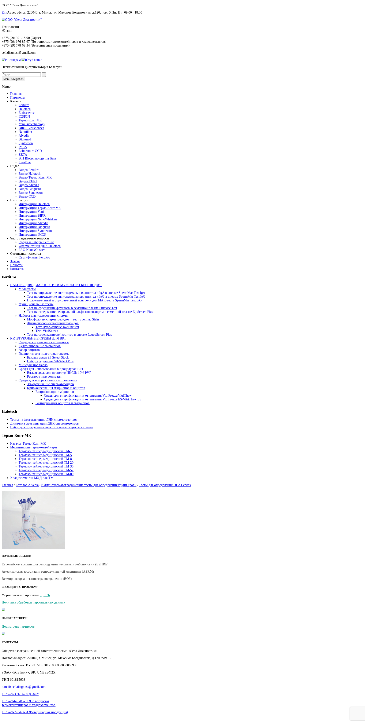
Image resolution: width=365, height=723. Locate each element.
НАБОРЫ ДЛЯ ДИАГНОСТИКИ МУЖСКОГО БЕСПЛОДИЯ (56, 285)
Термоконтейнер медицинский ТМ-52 (46, 470)
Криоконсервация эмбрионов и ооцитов (56, 388)
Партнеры (17, 97)
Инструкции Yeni (31, 211)
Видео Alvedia (29, 185)
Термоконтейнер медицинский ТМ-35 (46, 466)
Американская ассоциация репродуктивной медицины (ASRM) (48, 571)
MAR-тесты (27, 289)
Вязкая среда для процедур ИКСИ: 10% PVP (59, 372)
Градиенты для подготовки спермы (44, 353)
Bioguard (25, 139)
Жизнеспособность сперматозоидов (53, 323)
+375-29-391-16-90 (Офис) (20, 694)
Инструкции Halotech (34, 204)
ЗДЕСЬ (45, 595)
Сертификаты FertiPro (34, 257)
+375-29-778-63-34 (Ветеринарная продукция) (35, 712)
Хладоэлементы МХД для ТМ (31, 478)
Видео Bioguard (30, 189)
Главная (16, 93)
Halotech (25, 109)
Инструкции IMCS (32, 234)
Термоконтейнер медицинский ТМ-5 (45, 455)
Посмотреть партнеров (18, 626)
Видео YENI (28, 181)
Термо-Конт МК (30, 120)
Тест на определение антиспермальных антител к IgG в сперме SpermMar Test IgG (86, 296)
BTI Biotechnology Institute (37, 158)
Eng (4, 12)
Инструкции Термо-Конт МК (40, 208)
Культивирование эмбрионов (40, 346)
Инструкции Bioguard (34, 227)
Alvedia (24, 135)
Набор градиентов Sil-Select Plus (50, 361)
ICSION (24, 116)
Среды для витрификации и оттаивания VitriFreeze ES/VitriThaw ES (93, 399)
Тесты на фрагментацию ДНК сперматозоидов (44, 419)
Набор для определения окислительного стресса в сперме (51, 427)
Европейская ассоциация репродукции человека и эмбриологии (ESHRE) (55, 564)
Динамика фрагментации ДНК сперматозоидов (44, 423)
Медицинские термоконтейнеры (33, 447)
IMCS (23, 147)
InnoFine (25, 162)
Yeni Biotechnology (32, 124)
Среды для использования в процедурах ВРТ (51, 369)
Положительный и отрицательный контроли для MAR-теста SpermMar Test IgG (84, 300)
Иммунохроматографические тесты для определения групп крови (88, 485)
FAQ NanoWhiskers (32, 250)
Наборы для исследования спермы (43, 315)
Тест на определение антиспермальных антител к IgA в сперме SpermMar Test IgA (86, 292)
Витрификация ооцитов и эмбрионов (62, 403)
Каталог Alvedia (27, 485)
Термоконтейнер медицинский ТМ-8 (45, 458)
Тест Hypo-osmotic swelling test (57, 327)
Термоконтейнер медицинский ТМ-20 (46, 462)
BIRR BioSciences (31, 128)
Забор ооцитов (29, 350)
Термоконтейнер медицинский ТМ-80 (46, 474)
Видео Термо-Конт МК (35, 177)
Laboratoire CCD (30, 151)
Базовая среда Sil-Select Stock (48, 357)
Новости (16, 265)
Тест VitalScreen (46, 331)
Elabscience (26, 112)
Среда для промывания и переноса (44, 342)
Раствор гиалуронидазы (44, 376)
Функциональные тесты (36, 304)
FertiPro (24, 105)
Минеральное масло (33, 365)
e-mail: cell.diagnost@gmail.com (23, 687)
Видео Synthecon (31, 192)
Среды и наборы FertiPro (36, 242)
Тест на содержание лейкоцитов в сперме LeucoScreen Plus (69, 334)
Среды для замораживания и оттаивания (48, 380)
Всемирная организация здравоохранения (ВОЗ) (37, 578)
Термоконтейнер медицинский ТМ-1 (45, 451)
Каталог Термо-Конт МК (28, 443)
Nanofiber (25, 131)
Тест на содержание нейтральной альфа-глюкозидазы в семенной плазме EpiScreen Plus (90, 311)
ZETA (23, 154)
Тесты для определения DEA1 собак (165, 485)
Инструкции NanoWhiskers (38, 219)
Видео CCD (27, 196)
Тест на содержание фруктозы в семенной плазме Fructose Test (72, 308)
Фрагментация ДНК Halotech (40, 246)
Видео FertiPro (29, 170)
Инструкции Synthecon (35, 230)
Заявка (15, 261)
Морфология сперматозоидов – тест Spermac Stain (63, 319)
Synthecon (26, 143)
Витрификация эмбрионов (54, 391)
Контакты (17, 269)
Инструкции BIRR (32, 215)
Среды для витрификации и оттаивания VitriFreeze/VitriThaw (88, 395)
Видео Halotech (30, 173)
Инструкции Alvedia (33, 223)
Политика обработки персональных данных (33, 602)
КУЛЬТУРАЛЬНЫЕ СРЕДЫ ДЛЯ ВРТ (38, 338)
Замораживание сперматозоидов (50, 384)
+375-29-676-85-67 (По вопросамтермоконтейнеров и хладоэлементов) (29, 703)
